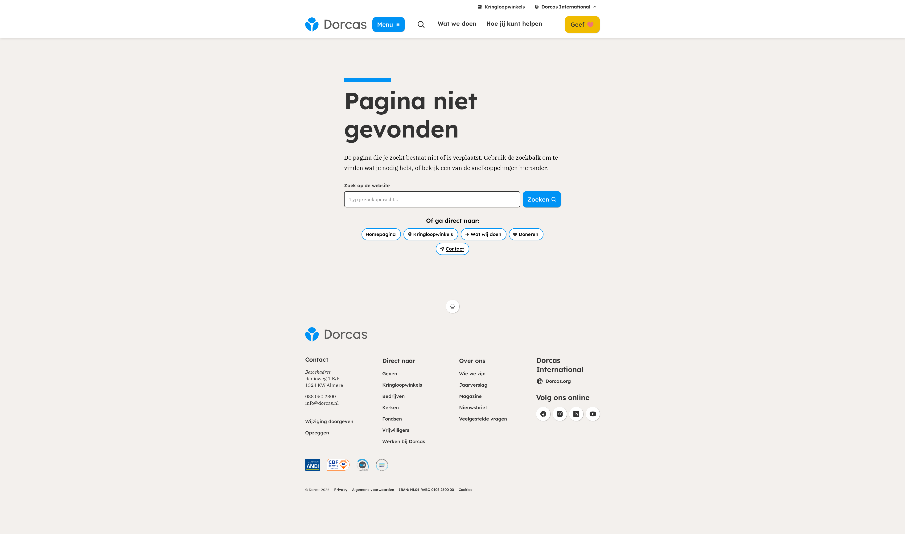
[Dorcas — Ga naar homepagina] (332, 24)
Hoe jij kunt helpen (514, 23)
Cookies (465, 489)
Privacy (340, 489)
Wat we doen (457, 23)
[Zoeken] (421, 24)
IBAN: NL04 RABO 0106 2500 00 (426, 489)
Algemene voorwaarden (373, 489)
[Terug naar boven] (452, 306)
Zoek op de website (367, 185)
